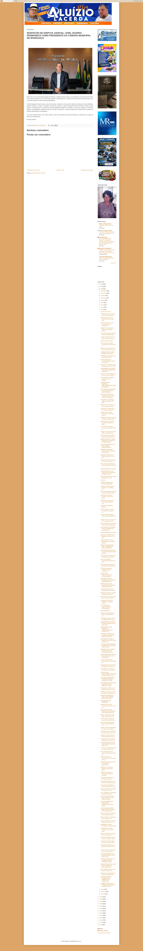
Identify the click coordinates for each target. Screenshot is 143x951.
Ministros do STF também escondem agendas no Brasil (107, 423)
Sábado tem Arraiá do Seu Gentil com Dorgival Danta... (107, 329)
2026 (100, 284)
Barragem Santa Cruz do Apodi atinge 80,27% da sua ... (107, 456)
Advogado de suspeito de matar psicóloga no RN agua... (107, 401)
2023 (100, 896)
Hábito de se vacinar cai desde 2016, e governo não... (107, 319)
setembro (103, 298)
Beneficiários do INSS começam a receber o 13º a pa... (108, 706)
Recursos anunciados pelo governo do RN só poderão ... (108, 465)
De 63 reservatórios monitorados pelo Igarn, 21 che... (108, 561)
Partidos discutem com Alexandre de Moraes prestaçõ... (107, 774)
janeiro (103, 894)
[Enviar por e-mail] (51, 125)
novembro (103, 293)
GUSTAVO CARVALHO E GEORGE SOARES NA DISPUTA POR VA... (107, 635)
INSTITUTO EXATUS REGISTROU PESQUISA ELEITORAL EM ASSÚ (108, 711)
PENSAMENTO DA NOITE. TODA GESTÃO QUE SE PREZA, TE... (108, 744)
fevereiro (103, 891)
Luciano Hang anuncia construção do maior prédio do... (108, 661)
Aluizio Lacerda (103, 930)
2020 (100, 903)
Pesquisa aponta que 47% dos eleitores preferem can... (107, 502)
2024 (100, 289)
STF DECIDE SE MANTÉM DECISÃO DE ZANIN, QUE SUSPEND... (108, 391)
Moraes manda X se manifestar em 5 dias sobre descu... (108, 758)
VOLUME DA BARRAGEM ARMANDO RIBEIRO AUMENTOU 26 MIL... (108, 679)
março (102, 889)
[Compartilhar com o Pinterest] (57, 125)
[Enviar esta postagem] (48, 125)
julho (102, 302)
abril (102, 309)
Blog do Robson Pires (105, 223)
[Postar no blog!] (52, 125)
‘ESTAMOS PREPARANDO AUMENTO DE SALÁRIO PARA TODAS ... (108, 646)
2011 (100, 924)
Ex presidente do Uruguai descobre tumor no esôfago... (107, 379)
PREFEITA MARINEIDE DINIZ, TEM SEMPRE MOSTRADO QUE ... (107, 697)
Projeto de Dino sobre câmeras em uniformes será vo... (107, 414)
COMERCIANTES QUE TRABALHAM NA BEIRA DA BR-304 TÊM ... (108, 885)
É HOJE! (103, 480)
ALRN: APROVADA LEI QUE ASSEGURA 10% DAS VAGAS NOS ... (108, 656)
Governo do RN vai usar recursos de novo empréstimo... (107, 324)
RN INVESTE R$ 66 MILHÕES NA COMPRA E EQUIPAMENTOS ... (108, 580)
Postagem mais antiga (87, 170)
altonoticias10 (103, 237)
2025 (100, 286)
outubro (103, 295)
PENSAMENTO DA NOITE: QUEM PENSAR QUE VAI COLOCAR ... (108, 623)
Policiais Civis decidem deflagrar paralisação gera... (107, 769)
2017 (100, 910)
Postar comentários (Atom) (38, 173)
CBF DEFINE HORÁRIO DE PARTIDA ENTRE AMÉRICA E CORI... (108, 684)
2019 (100, 906)
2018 (100, 908)
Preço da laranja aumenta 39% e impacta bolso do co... (107, 724)
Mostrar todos (113, 262)
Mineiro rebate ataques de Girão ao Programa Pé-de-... (107, 614)
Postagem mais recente (33, 170)
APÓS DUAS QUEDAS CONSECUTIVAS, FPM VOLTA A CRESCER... (107, 396)
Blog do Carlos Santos (105, 230)
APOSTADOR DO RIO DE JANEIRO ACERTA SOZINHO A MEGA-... (108, 860)
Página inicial (60, 170)
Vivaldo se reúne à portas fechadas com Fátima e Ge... (107, 488)
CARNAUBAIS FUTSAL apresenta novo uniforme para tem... (108, 541)
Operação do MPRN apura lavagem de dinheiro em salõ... (108, 536)
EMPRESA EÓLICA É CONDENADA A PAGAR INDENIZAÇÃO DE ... (108, 585)
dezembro (103, 291)
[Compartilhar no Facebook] (55, 125)
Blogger (79, 941)
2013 (100, 920)
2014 (100, 917)
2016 (100, 913)
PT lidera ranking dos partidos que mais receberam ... (106, 570)
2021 (100, 901)
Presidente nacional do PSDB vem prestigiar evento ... (107, 602)
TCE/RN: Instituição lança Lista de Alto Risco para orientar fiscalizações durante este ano (106, 251)
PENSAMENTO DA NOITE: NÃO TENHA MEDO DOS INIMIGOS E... (108, 370)
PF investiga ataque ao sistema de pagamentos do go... (108, 753)
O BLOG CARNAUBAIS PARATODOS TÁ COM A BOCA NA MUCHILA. (108, 809)
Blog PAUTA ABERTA (105, 248)
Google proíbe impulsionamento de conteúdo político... (106, 575)
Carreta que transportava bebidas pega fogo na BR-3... (108, 846)
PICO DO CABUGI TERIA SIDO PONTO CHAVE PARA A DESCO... (107, 798)
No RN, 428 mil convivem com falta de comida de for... (107, 511)
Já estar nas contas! (106, 311)
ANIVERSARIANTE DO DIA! (108, 469)
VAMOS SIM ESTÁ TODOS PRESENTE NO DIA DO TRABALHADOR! (108, 441)
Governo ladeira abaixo (107, 340)
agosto (103, 300)
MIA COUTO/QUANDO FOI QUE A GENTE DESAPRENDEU (108, 446)
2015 (100, 915)
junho (102, 305)
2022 (100, 899)
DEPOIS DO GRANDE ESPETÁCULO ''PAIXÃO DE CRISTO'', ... (108, 451)
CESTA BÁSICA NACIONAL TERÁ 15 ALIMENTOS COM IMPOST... (108, 529)
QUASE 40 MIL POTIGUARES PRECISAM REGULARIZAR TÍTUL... (108, 674)
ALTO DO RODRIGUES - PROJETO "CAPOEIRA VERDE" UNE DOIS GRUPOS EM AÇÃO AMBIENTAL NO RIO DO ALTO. (106, 241)
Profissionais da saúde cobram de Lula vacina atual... (107, 830)
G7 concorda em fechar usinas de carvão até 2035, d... (108, 428)
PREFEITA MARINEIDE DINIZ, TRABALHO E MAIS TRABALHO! (107, 547)
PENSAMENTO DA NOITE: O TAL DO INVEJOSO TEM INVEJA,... (108, 552)
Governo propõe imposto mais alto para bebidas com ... (108, 516)
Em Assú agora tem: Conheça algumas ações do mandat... (108, 361)
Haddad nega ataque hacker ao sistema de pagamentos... (108, 763)
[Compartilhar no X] (54, 125)
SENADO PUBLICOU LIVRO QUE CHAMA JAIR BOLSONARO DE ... (108, 866)
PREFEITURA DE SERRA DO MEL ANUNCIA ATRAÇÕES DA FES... (108, 651)
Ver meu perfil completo (104, 932)
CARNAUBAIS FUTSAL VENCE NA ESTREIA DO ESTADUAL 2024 (108, 473)
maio (102, 307)
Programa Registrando (105, 256)
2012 (100, 922)
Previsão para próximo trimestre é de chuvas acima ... (107, 497)
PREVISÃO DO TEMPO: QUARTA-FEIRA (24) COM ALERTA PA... (108, 640)
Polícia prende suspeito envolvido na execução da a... (108, 344)
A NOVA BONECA (105, 610)
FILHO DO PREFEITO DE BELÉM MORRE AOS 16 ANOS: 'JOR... (108, 855)
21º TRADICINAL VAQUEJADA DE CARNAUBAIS (106, 607)
